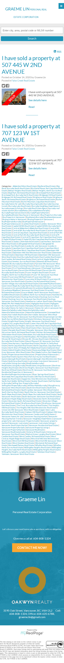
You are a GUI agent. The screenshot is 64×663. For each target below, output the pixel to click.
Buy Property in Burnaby (51, 215)
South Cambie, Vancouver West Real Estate (39, 390)
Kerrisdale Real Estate (18, 314)
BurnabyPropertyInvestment (14, 213)
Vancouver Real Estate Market (15, 425)
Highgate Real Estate (40, 303)
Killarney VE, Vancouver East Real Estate (25, 317)
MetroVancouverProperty (13, 337)
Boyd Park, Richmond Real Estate (22, 193)
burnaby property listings (12, 208)
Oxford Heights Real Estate (20, 350)
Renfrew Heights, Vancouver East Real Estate (39, 368)
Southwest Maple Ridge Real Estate (17, 399)
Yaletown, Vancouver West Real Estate (18, 454)
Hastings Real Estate (30, 297)
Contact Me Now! (32, 548)
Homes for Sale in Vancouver (22, 308)
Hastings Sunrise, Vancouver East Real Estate (27, 299)
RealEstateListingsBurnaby (13, 365)
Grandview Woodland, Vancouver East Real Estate (24, 290)
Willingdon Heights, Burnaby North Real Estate (31, 448)
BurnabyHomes (22, 210)
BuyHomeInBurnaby (35, 217)
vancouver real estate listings (42, 423)
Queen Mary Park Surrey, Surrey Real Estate (36, 357)
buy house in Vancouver (30, 215)
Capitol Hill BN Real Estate (24, 226)
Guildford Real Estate (11, 295)
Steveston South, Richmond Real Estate (25, 401)
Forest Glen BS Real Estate (30, 270)
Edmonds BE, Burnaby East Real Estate (18, 264)
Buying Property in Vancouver (40, 219)
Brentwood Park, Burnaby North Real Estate (20, 195)
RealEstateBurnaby (35, 363)
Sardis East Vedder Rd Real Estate (16, 381)
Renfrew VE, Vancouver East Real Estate (40, 370)
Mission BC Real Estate (11, 339)
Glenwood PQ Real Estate (50, 283)
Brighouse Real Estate (43, 197)
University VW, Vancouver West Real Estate (20, 410)
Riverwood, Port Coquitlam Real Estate (18, 376)
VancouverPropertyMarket (13, 430)
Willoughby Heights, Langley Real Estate (19, 452)
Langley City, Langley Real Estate (16, 323)
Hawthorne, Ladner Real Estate (39, 301)
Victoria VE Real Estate (36, 432)
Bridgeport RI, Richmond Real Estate (17, 197)
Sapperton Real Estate (11, 379)
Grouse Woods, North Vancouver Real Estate (40, 292)
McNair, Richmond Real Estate (49, 332)
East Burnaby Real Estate (28, 257)
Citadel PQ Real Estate (12, 239)
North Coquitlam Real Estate (20, 345)
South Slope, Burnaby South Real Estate (39, 394)
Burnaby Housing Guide (33, 204)
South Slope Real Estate (12, 394)
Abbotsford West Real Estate (25, 186)
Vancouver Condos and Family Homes (40, 414)
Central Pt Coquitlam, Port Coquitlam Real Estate (42, 237)
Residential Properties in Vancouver (17, 372)
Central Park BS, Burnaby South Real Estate (31, 235)
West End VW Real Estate (24, 441)
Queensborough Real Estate (14, 359)
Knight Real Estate (16, 321)
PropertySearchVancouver (47, 354)
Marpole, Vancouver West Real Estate (43, 330)
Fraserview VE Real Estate (35, 279)
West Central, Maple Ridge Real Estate (29, 437)
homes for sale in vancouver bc (48, 308)
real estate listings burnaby (14, 363)
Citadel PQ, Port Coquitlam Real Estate (39, 239)
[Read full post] (14, 97)
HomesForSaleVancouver (36, 312)
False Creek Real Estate (23, 80)
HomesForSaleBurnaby (12, 310)
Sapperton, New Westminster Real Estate (40, 379)
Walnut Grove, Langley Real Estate (41, 434)
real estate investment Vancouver (43, 361)
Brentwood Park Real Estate (49, 193)
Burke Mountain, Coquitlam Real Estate (38, 202)
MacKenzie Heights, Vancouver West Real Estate (29, 326)
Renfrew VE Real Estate (12, 370)
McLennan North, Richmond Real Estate (19, 332)
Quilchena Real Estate (18, 361)
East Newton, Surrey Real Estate (22, 261)
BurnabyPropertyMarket (38, 213)
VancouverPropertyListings (37, 427)
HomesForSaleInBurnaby (33, 310)
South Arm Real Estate (36, 388)
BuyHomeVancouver (53, 217)
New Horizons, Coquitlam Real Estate (24, 343)
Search (32, 38)
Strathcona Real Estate (31, 403)
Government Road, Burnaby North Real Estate (21, 286)
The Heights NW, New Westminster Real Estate (36, 407)
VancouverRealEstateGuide (14, 432)
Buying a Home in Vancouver (15, 219)
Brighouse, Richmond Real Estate (41, 199)
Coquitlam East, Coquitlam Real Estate (28, 248)
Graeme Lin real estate (52, 286)
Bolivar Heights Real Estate (20, 190)
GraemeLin (8, 288)
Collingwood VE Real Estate (29, 244)
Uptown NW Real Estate (36, 412)
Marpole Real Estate (17, 330)
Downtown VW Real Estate (26, 255)
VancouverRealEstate (35, 430)
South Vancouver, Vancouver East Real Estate (41, 396)
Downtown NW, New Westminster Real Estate (32, 252)
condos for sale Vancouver (37, 246)
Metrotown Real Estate (12, 334)
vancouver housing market (36, 416)
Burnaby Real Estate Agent (36, 208)
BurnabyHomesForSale (39, 210)
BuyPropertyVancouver (12, 224)
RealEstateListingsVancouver (39, 365)
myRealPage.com (32, 633)
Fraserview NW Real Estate (20, 277)
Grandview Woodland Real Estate (48, 288)
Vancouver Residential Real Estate (44, 425)
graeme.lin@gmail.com (32, 617)
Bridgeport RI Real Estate (50, 195)
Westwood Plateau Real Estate (21, 445)
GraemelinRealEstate (23, 288)
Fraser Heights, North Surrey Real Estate (29, 273)
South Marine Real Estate (13, 392)
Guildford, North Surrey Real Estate (36, 295)
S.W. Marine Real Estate (45, 376)
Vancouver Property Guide (28, 421)
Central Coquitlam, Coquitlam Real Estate (30, 233)
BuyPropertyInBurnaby (12, 221)
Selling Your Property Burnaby (25, 383)
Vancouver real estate (19, 423)
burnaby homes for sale (12, 204)
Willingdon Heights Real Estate (37, 447)
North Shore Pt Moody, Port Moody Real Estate (27, 348)
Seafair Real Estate (39, 381)
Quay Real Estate (9, 357)
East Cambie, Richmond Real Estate (17, 259)
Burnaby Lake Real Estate (20, 206)
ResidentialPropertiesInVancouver (17, 374)
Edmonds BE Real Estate (47, 261)
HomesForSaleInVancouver (13, 312)
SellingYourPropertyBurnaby (14, 385)
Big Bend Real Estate (47, 186)
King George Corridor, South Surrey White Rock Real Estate (32, 318)
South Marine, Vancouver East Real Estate (43, 392)
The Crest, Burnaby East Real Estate (32, 405)
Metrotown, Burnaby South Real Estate (39, 334)
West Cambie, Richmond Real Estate (34, 436)
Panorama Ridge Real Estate (44, 350)
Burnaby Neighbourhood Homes (45, 206)
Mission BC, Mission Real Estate (35, 339)
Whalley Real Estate (44, 445)
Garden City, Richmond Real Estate (40, 281)
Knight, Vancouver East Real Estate (40, 321)
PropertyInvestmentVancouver (21, 354)
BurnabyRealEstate (10, 215)
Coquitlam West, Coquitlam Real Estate (29, 250)
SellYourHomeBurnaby (37, 385)
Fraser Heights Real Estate (37, 272)
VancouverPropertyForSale (13, 427)
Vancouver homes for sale (13, 416)
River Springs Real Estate (43, 374)
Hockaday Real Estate (35, 306)
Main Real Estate (29, 328)
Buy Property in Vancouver (14, 217)
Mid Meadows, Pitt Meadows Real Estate (41, 337)
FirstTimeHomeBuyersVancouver (27, 268)
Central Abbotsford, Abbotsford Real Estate (31, 228)
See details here (38, 100)
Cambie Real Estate (31, 224)
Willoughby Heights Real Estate (46, 450)
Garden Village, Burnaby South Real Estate (20, 283)
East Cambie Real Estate (50, 257)
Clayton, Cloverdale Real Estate (26, 241)
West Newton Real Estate (24, 443)
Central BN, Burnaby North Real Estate (29, 230)
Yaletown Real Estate (46, 452)
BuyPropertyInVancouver (33, 221)
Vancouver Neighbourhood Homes (37, 419)
